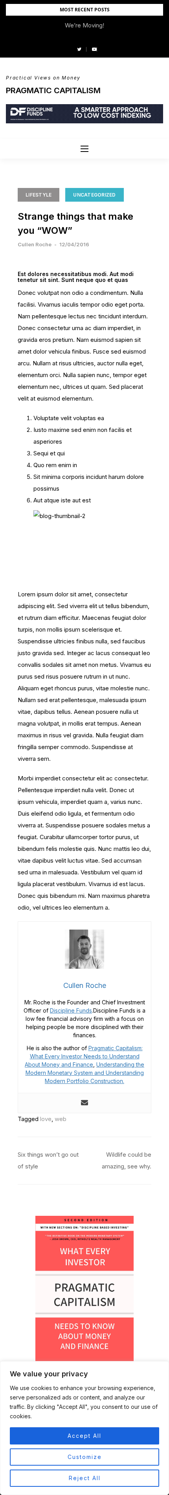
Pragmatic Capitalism (53, 90)
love (45, 1119)
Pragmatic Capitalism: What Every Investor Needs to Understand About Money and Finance (84, 1056)
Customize (85, 1456)
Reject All (85, 1478)
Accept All (84, 1435)
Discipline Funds (71, 1010)
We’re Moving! (84, 25)
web (60, 1119)
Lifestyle (38, 195)
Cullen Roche (34, 244)
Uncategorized (94, 195)
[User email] (84, 1103)
